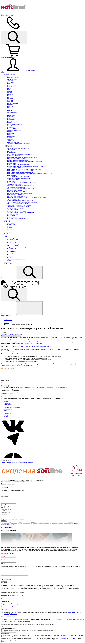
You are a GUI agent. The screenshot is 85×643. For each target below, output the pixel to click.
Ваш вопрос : (5, 514)
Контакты (7, 416)
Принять (3, 641)
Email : (3, 510)
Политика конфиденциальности (23, 462)
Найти (2, 315)
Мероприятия (8, 263)
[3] (4, 368)
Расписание (7, 232)
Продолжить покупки (18, 606)
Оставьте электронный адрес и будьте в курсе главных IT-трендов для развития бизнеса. (28, 630)
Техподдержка (8, 404)
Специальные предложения (12, 407)
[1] (1, 368)
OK (2, 598)
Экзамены (7, 220)
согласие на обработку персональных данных (61, 387)
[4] (5, 368)
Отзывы (6, 418)
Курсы (6, 401)
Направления (8, 145)
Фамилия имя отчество (7, 553)
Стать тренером (16, 335)
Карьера (6, 415)
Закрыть (8, 315)
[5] (6, 368)
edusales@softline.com (7, 15)
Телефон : (4, 507)
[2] (2, 368)
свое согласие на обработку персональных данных (58, 522)
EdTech (6, 233)
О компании (7, 413)
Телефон (3, 563)
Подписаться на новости (8, 57)
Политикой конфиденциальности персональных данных (28, 387)
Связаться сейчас (5, 335)
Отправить (4, 520)
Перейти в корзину (6, 606)
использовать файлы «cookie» (68, 638)
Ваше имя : (4, 504)
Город (3, 556)
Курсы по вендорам (9, 74)
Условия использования (7, 462)
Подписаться (4, 385)
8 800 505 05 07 (72, 612)
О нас (5, 236)
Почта (3, 560)
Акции (6, 235)
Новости (6, 262)
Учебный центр (8, 320)
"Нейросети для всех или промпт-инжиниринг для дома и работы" (32, 346)
